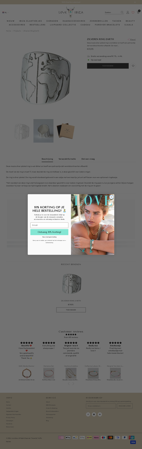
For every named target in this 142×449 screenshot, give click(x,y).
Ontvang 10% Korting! (49, 232)
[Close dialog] (111, 197)
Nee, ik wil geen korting (49, 237)
